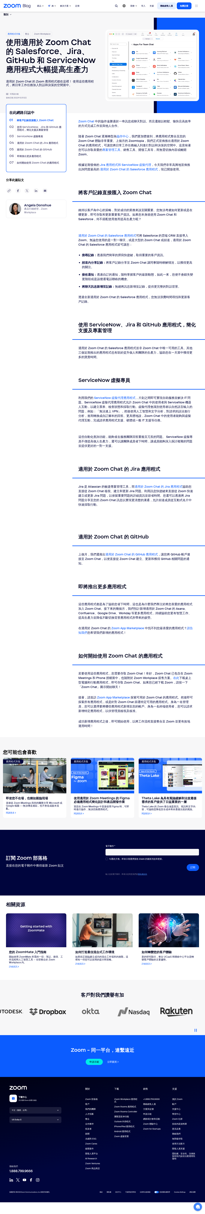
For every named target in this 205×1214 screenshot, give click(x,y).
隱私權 (109, 1192)
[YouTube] (24, 1180)
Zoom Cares (91, 1143)
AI (53, 5)
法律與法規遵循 (145, 1192)
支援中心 (176, 1109)
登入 (143, 5)
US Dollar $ (16, 1119)
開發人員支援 (178, 1148)
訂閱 (192, 867)
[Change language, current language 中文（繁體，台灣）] (124, 5)
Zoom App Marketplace (127, 628)
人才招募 (89, 1114)
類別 (6, 14)
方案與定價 (148, 1109)
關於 (87, 1088)
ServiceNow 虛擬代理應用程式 (115, 398)
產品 (39, 5)
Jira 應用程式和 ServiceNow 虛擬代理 (125, 165)
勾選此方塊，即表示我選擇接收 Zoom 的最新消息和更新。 (136, 859)
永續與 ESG (90, 1138)
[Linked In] (11, 1180)
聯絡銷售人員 (166, 5)
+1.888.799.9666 (151, 1099)
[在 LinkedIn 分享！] (36, 191)
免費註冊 (184, 5)
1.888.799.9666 (21, 1171)
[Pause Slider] (195, 1029)
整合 (87, 1119)
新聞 (87, 1133)
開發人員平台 (91, 1153)
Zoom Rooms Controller (125, 1111)
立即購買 (112, 1061)
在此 (176, 678)
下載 (116, 1088)
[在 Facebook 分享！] (18, 191)
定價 (77, 5)
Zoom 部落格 (91, 1099)
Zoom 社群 (177, 1119)
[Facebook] (31, 1180)
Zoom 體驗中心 (150, 1124)
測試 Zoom (177, 1099)
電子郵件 (110, 846)
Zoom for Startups (152, 1128)
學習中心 (176, 1114)
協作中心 (123, 136)
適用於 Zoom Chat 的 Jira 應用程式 (158, 487)
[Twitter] (18, 1180)
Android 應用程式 (122, 1131)
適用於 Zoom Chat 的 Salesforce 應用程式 (129, 169)
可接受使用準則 (130, 1192)
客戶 (87, 1104)
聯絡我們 (176, 1133)
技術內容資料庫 (179, 1124)
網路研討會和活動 (151, 1119)
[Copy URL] (9, 191)
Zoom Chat (86, 121)
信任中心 (118, 1192)
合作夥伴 (89, 1124)
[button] (198, 1207)
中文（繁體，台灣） (20, 1110)
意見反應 (176, 1128)
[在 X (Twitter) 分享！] (27, 191)
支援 (152, 5)
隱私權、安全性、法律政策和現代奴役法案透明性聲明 (183, 1156)
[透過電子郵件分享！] (45, 191)
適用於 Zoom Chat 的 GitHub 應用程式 (131, 554)
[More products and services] (196, 6)
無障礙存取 (177, 1138)
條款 (101, 1192)
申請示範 (94, 1061)
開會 (132, 5)
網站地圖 (193, 1192)
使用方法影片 (178, 1143)
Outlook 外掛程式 (122, 1121)
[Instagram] (37, 1180)
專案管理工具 (111, 150)
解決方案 (64, 5)
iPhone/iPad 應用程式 (124, 1126)
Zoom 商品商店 (92, 1168)
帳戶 (174, 1104)
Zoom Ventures (92, 1163)
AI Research (91, 1158)
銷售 (145, 1088)
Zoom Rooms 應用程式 (125, 1106)
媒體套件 (89, 1148)
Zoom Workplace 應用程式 (125, 1100)
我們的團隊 (90, 1109)
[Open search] (116, 6)
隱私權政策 (142, 874)
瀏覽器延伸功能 (121, 1116)
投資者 (88, 1128)
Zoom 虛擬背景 (121, 1136)
